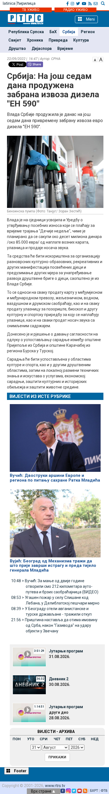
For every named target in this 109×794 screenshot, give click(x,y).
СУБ (81, 739)
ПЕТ (69, 739)
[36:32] (29, 684)
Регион (88, 32)
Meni (90, 19)
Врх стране (41, 791)
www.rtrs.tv (55, 785)
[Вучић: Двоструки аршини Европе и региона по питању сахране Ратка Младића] (55, 435)
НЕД (95, 739)
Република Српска (26, 32)
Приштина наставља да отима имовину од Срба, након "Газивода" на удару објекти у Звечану (54, 625)
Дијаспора (42, 48)
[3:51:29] (29, 656)
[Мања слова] (95, 59)
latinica (9, 3)
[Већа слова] (100, 59)
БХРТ (94, 791)
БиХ (53, 32)
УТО (30, 739)
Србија (68, 32)
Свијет (14, 40)
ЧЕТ (57, 739)
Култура (81, 40)
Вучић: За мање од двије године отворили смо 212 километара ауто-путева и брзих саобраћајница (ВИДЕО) (54, 586)
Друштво (17, 48)
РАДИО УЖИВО (75, 10)
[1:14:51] (29, 712)
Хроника (35, 40)
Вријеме (65, 48)
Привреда (58, 40)
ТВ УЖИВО (30, 10)
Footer (20, 771)
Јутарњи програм (66, 651)
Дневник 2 (58, 679)
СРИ (44, 739)
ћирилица (26, 3)
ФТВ (104, 791)
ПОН (17, 739)
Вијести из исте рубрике (40, 396)
